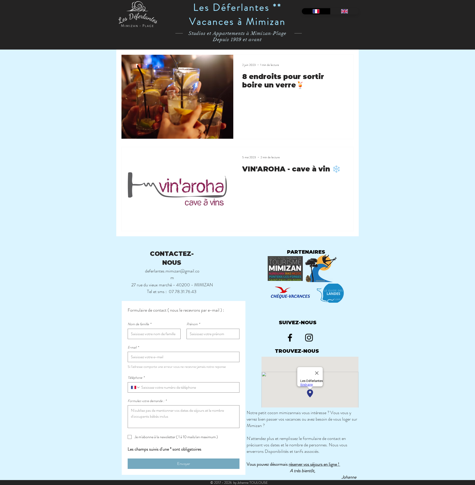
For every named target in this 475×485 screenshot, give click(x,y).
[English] (344, 11)
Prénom (193, 324)
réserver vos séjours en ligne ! (314, 464)
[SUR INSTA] (309, 337)
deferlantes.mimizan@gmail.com (172, 274)
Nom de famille (139, 324)
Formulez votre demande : (147, 401)
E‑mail (133, 347)
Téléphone (136, 377)
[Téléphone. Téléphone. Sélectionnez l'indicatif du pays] (135, 387)
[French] (316, 11)
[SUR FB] (290, 337)
